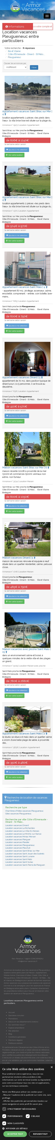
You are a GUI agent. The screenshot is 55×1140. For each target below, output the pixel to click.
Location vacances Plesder (17, 842)
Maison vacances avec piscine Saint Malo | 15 (26, 650)
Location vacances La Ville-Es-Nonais (22, 831)
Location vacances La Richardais (20, 828)
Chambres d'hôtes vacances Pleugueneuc (24, 811)
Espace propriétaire (16, 1028)
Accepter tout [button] (15, 1134)
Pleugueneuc (14, 57)
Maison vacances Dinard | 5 (18, 557)
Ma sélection (13, 1031)
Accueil (11, 1012)
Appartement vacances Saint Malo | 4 (24, 287)
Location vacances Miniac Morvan (20, 836)
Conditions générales (17, 1037)
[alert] (27, 1102)
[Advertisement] (27, 899)
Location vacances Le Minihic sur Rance (23, 834)
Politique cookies (15, 1043)
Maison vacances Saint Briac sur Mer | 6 (25, 467)
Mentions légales (15, 1040)
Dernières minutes (16, 1015)
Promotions (13, 1019)
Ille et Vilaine (14, 51)
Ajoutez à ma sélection (17, 150)
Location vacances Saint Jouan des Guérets (24, 854)
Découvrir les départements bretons (23, 1022)
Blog (10, 1034)
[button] (27, 1128)
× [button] (51, 1067)
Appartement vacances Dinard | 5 (21, 377)
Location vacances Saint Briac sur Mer (22, 851)
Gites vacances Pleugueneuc (18, 813)
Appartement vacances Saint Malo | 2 (24, 733)
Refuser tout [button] (40, 1134)
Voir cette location (15, 155)
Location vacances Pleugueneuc (20, 845)
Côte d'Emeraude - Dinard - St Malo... (26, 54)
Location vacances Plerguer (17, 839)
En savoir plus (36, 1104)
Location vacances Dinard (17, 825)
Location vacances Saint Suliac (19, 862)
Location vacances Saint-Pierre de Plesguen (25, 865)
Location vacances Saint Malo (18, 859)
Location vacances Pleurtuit (17, 848)
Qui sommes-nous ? (16, 1025)
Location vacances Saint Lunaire (19, 856)
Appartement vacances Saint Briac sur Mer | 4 (27, 113)
